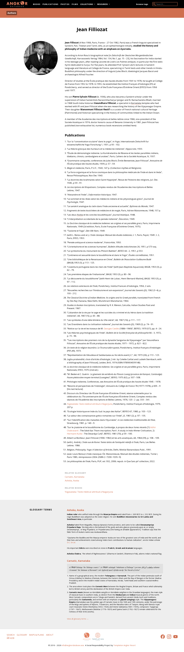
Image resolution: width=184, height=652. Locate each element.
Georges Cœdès (111, 328)
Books (36, 4)
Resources (102, 4)
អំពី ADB (10, 638)
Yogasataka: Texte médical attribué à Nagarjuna (89, 491)
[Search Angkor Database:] (154, 4)
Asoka (80, 214)
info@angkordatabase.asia (73, 645)
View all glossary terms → (78, 618)
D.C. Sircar (71, 542)
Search (11, 634)
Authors (12, 13)
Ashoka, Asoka (72, 480)
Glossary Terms (41, 509)
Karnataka (136, 103)
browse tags (142, 4)
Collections (86, 4)
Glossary (22, 634)
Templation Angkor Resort (124, 645)
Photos (65, 4)
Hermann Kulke (74, 433)
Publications (50, 4)
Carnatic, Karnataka (74, 476)
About (49, 634)
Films (75, 4)
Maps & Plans (36, 634)
